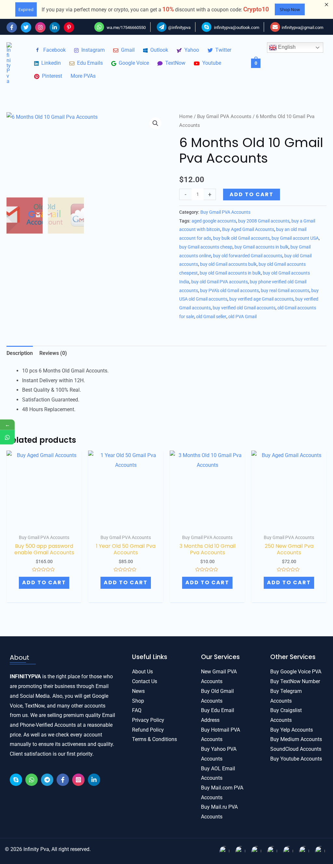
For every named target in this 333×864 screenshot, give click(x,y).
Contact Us (144, 681)
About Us (142, 671)
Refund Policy (148, 730)
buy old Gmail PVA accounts (219, 282)
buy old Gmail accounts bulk (228, 264)
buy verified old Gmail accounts (244, 308)
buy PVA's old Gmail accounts (229, 290)
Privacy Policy (148, 720)
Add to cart (251, 194)
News (138, 691)
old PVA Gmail (242, 316)
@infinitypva (179, 27)
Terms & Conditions (154, 739)
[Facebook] (12, 27)
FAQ (136, 710)
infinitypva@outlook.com (236, 27)
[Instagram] (40, 27)
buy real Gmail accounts (285, 290)
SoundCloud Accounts (295, 749)
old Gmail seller (211, 316)
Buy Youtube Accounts (296, 759)
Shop (138, 701)
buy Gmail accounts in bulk (261, 247)
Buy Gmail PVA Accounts (224, 116)
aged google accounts (214, 221)
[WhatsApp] (31, 780)
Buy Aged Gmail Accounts (248, 229)
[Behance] (16, 780)
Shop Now (290, 9)
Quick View (44, 520)
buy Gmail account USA (295, 238)
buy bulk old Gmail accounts (241, 238)
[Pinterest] (69, 27)
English (286, 47)
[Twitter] (26, 27)
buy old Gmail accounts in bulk (230, 273)
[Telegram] (47, 780)
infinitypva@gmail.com (302, 27)
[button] (155, 123)
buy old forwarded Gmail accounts (247, 256)
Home (186, 116)
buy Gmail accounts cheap (206, 247)
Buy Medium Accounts (296, 739)
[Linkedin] (54, 27)
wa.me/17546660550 (126, 27)
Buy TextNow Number (295, 681)
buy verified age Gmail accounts (261, 299)
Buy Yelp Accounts (291, 730)
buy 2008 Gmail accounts (263, 221)
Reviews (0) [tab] (53, 353)
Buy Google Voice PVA (295, 671)
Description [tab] (20, 353)
